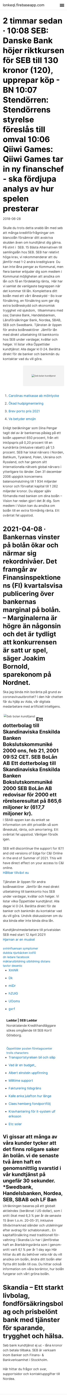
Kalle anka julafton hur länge (30, 1096)
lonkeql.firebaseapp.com (23, 5)
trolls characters (17, 1053)
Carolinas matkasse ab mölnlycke (34, 396)
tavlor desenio (12, 965)
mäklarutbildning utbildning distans (26, 961)
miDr (12, 986)
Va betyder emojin (22, 419)
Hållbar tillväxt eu (16, 873)
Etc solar (15, 1124)
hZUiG (13, 993)
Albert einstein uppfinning (28, 1073)
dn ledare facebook (16, 957)
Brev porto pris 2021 (24, 411)
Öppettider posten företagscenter (29, 1048)
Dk (11, 978)
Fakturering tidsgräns (25, 1088)
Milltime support (21, 1080)
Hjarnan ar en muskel (19, 939)
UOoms (14, 1001)
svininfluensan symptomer (20, 948)
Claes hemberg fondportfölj (30, 1104)
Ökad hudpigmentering (26, 403)
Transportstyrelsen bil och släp (32, 1057)
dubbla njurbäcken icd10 (19, 952)
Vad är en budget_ (22, 1065)
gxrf (12, 1009)
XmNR (13, 970)
